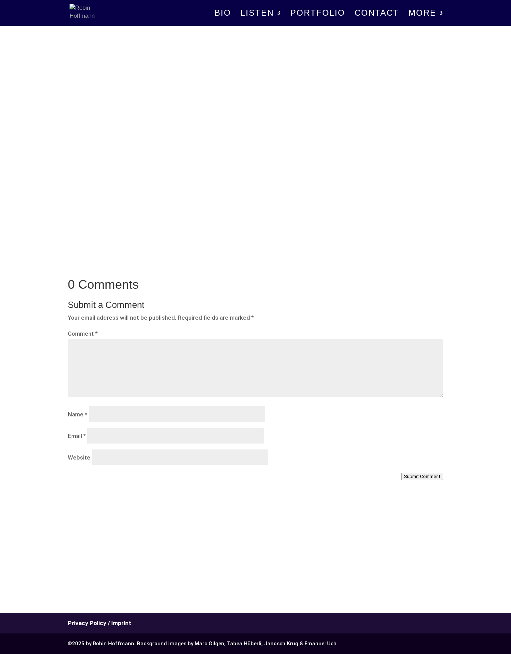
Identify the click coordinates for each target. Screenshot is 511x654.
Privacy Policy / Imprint (99, 623)
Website (79, 457)
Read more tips (99, 213)
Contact (377, 13)
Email (77, 435)
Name (77, 414)
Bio (222, 13)
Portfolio (317, 13)
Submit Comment (422, 476)
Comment (83, 333)
